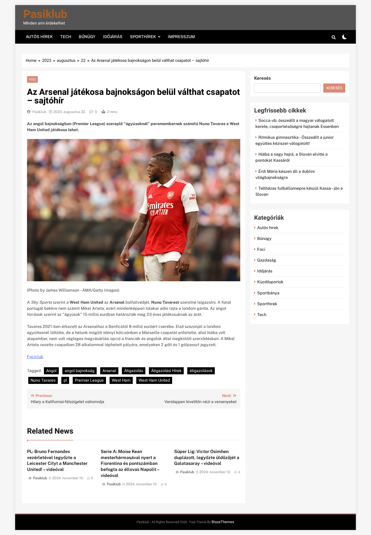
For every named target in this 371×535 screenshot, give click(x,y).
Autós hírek (39, 36)
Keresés (262, 78)
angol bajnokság (79, 371)
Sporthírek (143, 36)
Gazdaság (266, 260)
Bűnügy (87, 36)
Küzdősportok (270, 281)
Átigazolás (133, 371)
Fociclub (35, 356)
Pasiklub (45, 14)
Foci (32, 79)
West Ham (121, 380)
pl (65, 380)
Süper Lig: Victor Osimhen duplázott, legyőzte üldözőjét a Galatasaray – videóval (206, 457)
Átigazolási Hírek (166, 371)
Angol (51, 371)
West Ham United (154, 380)
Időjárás (112, 36)
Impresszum (181, 36)
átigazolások (201, 371)
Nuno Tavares (43, 380)
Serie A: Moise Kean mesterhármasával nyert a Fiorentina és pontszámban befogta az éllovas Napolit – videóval (130, 463)
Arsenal (109, 371)
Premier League (89, 380)
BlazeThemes (222, 522)
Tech (65, 36)
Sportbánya (268, 293)
